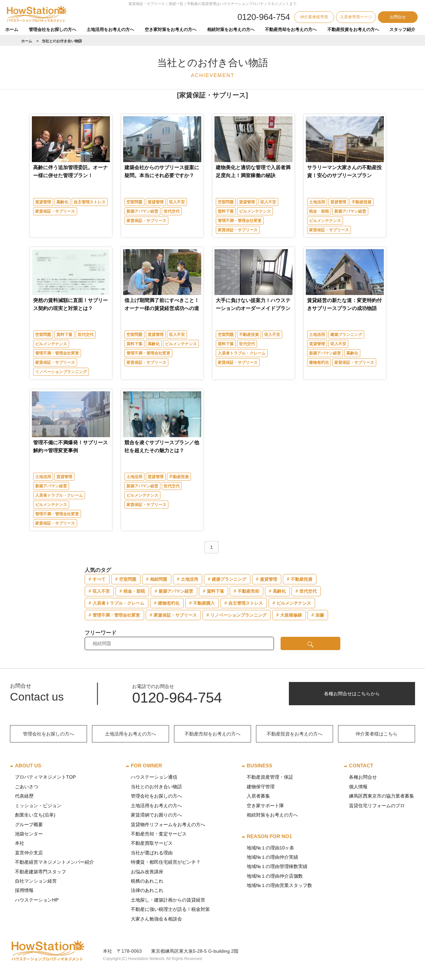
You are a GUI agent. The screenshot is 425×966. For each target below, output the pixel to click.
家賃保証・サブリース (55, 211)
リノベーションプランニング (61, 371)
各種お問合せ (363, 777)
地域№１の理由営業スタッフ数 (279, 885)
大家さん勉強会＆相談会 (156, 918)
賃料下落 (226, 211)
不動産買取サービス (152, 843)
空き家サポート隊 (265, 805)
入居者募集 (258, 796)
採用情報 (24, 890)
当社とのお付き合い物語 (156, 786)
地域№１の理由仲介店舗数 (275, 876)
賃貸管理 (43, 202)
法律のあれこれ (147, 890)
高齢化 (62, 202)
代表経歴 (24, 796)
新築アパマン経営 (142, 211)
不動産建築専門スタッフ (40, 871)
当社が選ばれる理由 (152, 852)
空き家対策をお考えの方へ (171, 29)
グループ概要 (29, 824)
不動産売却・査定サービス (159, 833)
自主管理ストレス (90, 202)
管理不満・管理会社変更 (240, 220)
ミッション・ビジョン (38, 805)
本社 (19, 843)
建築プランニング (346, 334)
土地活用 (317, 202)
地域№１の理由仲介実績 (272, 857)
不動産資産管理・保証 (270, 777)
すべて (99, 579)
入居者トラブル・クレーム (242, 353)
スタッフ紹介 (402, 29)
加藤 (319, 615)
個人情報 (358, 786)
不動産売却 (248, 591)
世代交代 (172, 211)
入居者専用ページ (356, 17)
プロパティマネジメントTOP (45, 777)
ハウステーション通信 (154, 777)
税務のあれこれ (147, 881)
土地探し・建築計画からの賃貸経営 (168, 900)
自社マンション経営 (36, 881)
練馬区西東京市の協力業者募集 (381, 796)
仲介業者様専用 (314, 17)
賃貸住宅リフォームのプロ (377, 805)
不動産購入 (204, 603)
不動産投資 (362, 202)
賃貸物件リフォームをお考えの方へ (168, 824)
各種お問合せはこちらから (352, 693)
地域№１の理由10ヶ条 (270, 847)
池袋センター (29, 833)
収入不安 (177, 202)
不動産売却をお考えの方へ (291, 29)
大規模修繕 (291, 615)
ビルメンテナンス (255, 211)
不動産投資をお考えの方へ (353, 29)
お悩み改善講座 (147, 871)
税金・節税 (319, 211)
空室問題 (134, 202)
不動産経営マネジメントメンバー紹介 (54, 862)
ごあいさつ (26, 786)
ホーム (11, 29)
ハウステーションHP (36, 900)
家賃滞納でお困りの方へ (156, 815)
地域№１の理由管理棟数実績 (277, 866)
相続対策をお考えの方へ (231, 29)
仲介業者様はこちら (376, 733)
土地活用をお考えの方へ (110, 29)
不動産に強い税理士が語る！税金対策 (170, 909)
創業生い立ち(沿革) (35, 815)
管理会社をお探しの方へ (52, 29)
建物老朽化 (319, 362)
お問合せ (398, 17)
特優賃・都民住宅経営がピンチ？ (166, 862)
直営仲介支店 (29, 852)
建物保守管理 (261, 786)
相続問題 (158, 579)
